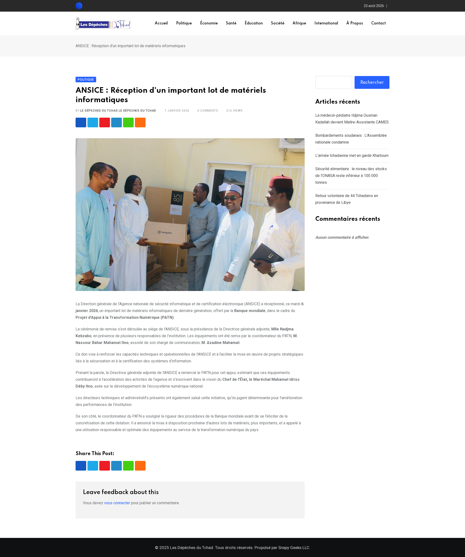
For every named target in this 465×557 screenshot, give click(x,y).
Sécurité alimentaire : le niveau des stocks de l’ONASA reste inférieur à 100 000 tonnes (351, 176)
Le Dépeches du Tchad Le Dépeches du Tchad (118, 110)
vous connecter (117, 503)
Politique (184, 23)
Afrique (299, 23)
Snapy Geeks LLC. (294, 547)
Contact (378, 23)
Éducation (254, 23)
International (326, 23)
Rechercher (372, 82)
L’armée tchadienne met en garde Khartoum (351, 155)
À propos (354, 23)
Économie (209, 23)
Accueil (161, 23)
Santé (231, 23)
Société (277, 23)
